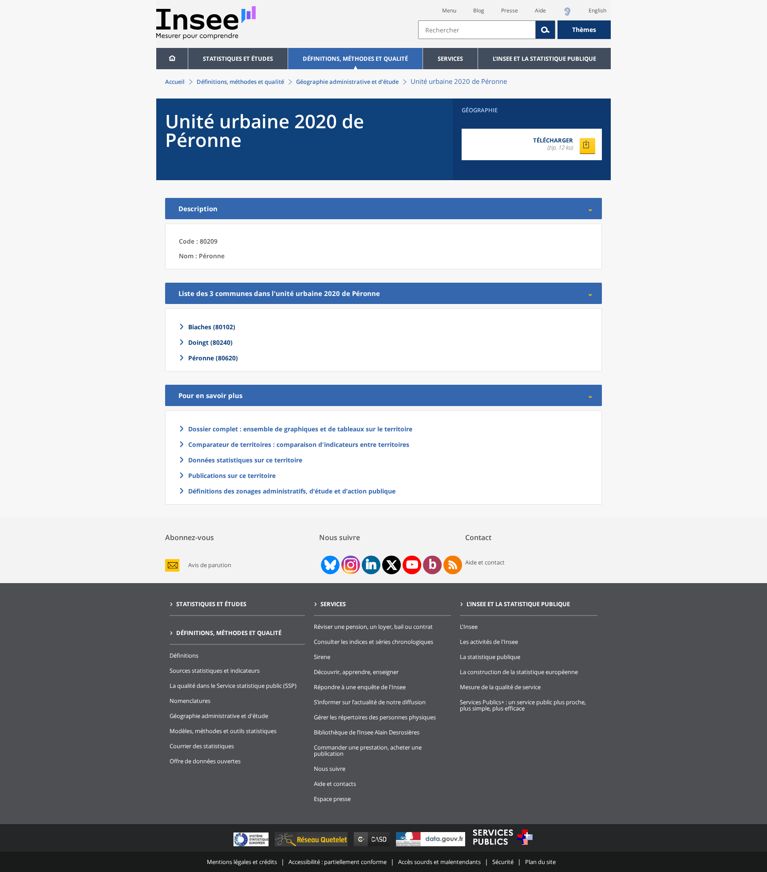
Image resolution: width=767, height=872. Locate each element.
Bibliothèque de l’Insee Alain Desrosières (366, 732)
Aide (540, 10)
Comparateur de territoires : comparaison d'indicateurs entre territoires (298, 444)
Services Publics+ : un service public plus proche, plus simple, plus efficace (523, 705)
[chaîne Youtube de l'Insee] (412, 565)
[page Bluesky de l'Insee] (329, 565)
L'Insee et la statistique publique (544, 59)
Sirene (322, 657)
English (597, 10)
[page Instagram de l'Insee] (350, 565)
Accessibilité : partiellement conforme (338, 862)
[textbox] (477, 29)
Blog (478, 10)
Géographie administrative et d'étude (219, 716)
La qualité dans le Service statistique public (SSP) (233, 686)
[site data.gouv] (431, 846)
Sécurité (503, 862)
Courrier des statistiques (202, 746)
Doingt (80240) (210, 342)
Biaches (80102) (211, 327)
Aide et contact (485, 562)
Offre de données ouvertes (205, 761)
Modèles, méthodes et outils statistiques (223, 731)
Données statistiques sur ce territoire (245, 460)
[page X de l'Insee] (391, 565)
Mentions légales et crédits (242, 862)
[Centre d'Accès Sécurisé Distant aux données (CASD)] (372, 846)
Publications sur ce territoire (232, 475)
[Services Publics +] (502, 846)
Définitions (184, 655)
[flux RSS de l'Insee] (452, 565)
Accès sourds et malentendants (439, 862)
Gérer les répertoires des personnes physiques (375, 717)
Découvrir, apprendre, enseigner (356, 672)
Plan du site (540, 862)
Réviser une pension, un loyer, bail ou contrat (373, 627)
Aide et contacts (335, 784)
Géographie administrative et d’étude (347, 82)
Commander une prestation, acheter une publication (368, 750)
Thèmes (584, 29)
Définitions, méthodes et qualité (355, 59)
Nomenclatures (190, 701)
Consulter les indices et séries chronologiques (373, 642)
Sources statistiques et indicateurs (215, 671)
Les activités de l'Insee (489, 642)
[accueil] (172, 58)
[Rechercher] (545, 29)
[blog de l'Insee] (432, 565)
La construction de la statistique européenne (519, 672)
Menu (449, 10)
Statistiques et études (238, 59)
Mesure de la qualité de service (500, 687)
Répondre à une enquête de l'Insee (360, 687)
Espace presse (332, 799)
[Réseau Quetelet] (312, 846)
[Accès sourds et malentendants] (567, 14)
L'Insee (469, 627)
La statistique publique (490, 657)
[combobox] (514, 29)
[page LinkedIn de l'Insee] (371, 565)
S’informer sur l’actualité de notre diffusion (370, 702)
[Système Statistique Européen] (251, 846)
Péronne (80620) (213, 358)
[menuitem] (172, 58)
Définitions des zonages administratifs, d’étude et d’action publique (291, 491)
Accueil (175, 82)
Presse (509, 10)
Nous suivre (329, 769)
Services (450, 59)
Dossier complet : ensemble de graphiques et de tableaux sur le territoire (300, 429)
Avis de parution (209, 565)
